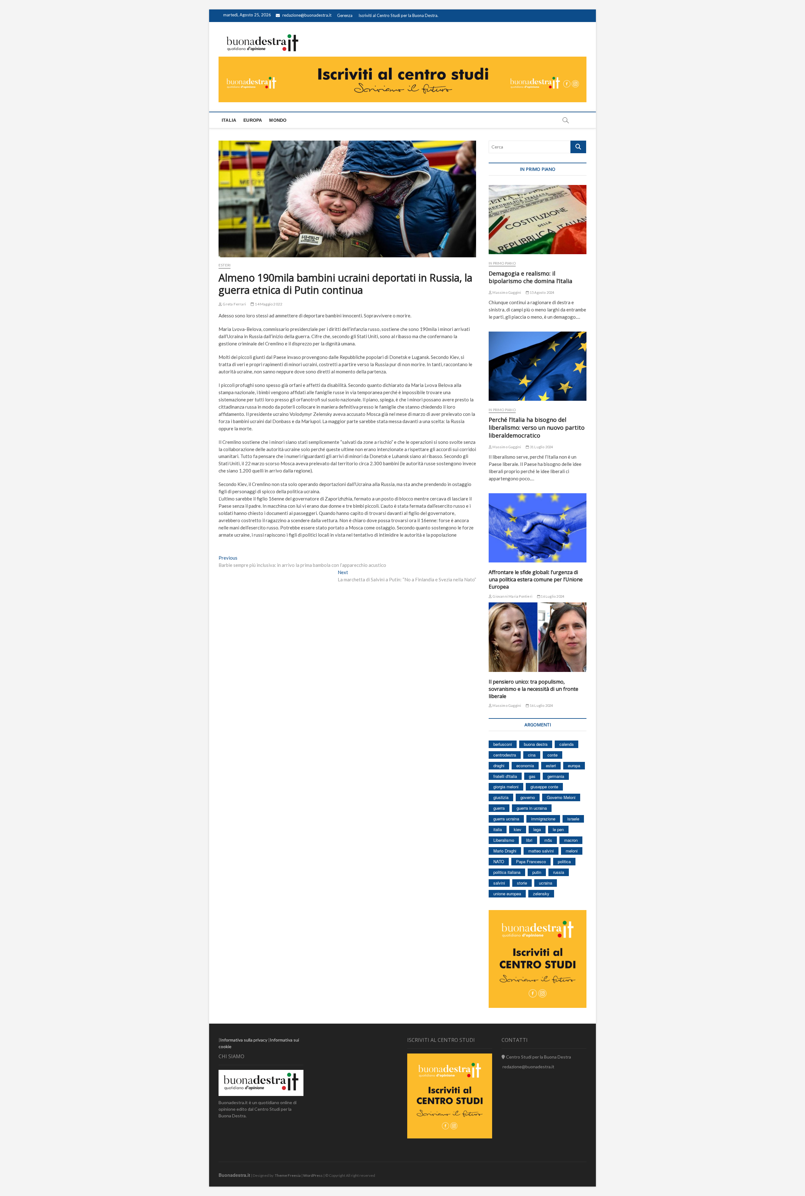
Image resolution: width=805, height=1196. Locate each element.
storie (522, 883)
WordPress (313, 1175)
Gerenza (345, 15)
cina (532, 755)
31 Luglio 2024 (541, 447)
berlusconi (502, 744)
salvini (499, 883)
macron (571, 840)
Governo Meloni (561, 797)
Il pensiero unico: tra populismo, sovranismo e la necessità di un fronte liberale (533, 689)
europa (574, 765)
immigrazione (543, 819)
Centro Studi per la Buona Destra (538, 1056)
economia (525, 765)
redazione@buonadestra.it (306, 15)
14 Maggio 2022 (268, 304)
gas (532, 776)
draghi (498, 765)
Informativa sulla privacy (243, 1039)
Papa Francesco (531, 861)
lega (537, 829)
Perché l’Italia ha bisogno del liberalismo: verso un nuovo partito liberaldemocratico (537, 427)
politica (564, 861)
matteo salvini (541, 851)
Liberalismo (503, 840)
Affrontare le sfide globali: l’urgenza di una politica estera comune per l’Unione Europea (536, 579)
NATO (498, 861)
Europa (252, 120)
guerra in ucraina (532, 808)
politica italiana (506, 872)
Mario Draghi (504, 851)
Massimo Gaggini (506, 292)
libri (529, 840)
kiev (517, 829)
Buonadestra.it (234, 1175)
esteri (551, 765)
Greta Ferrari (234, 304)
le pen (558, 829)
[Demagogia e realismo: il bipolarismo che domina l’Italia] (537, 219)
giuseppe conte (544, 787)
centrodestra (504, 755)
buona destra (535, 744)
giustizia (500, 797)
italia (497, 829)
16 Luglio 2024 (552, 596)
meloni (572, 851)
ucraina (545, 883)
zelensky (541, 894)
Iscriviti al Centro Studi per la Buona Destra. (398, 15)
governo (527, 797)
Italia (229, 120)
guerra (499, 808)
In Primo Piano (502, 263)
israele (573, 819)
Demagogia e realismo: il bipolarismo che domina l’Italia (530, 277)
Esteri (224, 265)
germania (555, 776)
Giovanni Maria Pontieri (512, 596)
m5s (548, 840)
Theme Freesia (288, 1175)
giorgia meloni (506, 787)
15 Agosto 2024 (541, 292)
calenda (566, 744)
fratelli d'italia (505, 776)
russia (558, 872)
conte (552, 755)
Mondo (277, 120)
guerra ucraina (506, 819)
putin (536, 872)
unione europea (507, 894)
